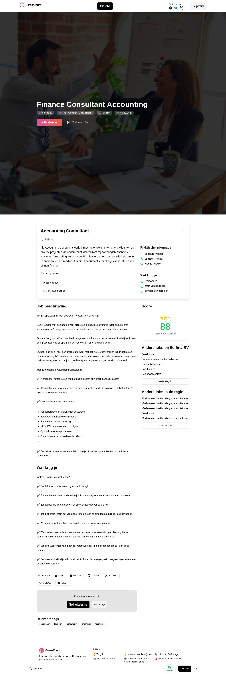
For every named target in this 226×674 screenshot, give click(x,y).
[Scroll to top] (196, 669)
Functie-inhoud (50, 283)
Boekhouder (148, 354)
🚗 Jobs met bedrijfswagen (168, 658)
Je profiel (198, 6)
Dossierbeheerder (151, 364)
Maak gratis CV (80, 122)
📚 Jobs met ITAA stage (166, 654)
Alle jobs (105, 6)
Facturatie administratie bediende (160, 359)
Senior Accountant (151, 374)
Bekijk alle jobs (165, 381)
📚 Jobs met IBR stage (104, 658)
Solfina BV (47, 113)
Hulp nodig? (99, 604)
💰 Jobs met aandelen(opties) (138, 654)
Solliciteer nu (49, 122)
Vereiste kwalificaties (54, 291)
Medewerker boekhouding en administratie (165, 398)
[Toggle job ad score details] (185, 336)
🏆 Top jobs (99, 654)
